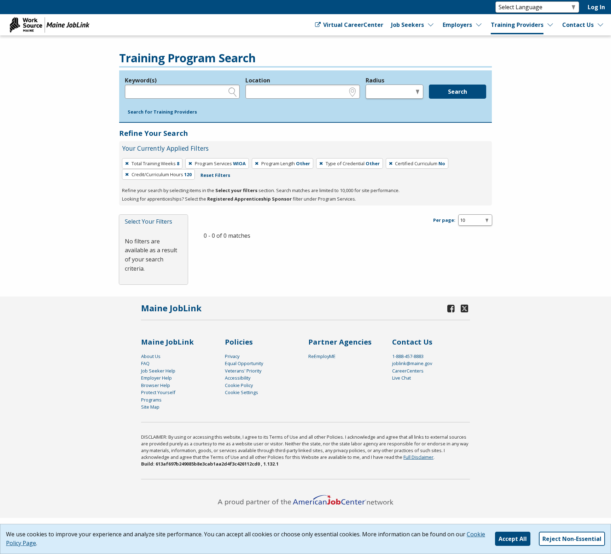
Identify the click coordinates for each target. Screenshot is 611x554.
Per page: (444, 220)
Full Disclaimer (418, 457)
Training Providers (517, 25)
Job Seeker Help (158, 371)
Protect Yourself (158, 392)
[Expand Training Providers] (550, 24)
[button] (162, 112)
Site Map (150, 407)
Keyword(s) (141, 80)
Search (457, 92)
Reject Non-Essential (571, 539)
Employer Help (156, 378)
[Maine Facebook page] (451, 308)
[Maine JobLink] (50, 24)
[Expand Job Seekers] (430, 24)
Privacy (232, 356)
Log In (596, 7)
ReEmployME (322, 356)
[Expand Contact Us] (600, 24)
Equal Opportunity (244, 363)
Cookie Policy (239, 385)
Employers (457, 25)
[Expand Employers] (479, 24)
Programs (151, 400)
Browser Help (155, 385)
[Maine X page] (464, 308)
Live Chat (401, 378)
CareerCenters (408, 371)
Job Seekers (407, 25)
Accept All (513, 539)
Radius (375, 80)
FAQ (145, 363)
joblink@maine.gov (412, 363)
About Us (151, 356)
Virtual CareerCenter (352, 25)
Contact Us (578, 25)
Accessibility (237, 378)
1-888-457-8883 (408, 356)
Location (257, 80)
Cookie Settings (241, 392)
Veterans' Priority (243, 371)
